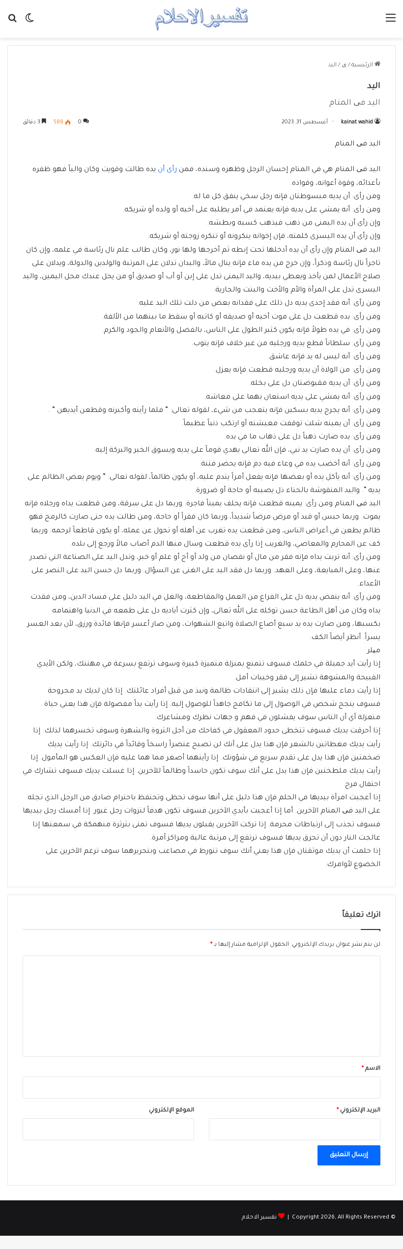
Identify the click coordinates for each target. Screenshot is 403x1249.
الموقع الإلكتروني (171, 1110)
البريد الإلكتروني (358, 1110)
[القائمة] (391, 23)
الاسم (371, 1069)
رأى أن (167, 170)
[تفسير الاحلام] (201, 19)
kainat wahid (357, 122)
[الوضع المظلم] (29, 23)
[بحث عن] (12, 23)
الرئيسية (362, 65)
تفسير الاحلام (259, 1218)
